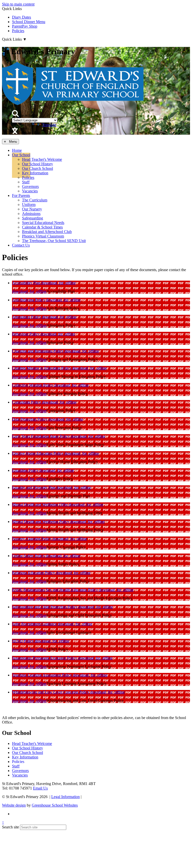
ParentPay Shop (24, 26)
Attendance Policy (27, 317)
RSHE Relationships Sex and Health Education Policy (55, 590)
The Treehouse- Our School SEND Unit (54, 241)
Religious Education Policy (34, 573)
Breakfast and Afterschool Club (47, 231)
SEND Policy (23, 641)
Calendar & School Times (42, 227)
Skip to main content (18, 4)
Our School (21, 155)
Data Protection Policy (30, 419)
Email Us (40, 788)
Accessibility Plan (26, 283)
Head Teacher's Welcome (42, 159)
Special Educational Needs (43, 222)
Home (17, 150)
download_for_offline (58, 283)
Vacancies (30, 191)
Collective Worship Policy (33, 385)
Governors (30, 186)
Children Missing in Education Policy (42, 368)
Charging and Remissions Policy (38, 351)
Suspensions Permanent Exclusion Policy (45, 658)
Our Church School (37, 168)
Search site (10, 827)
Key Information (35, 173)
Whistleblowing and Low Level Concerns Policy (51, 692)
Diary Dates (21, 17)
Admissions (31, 213)
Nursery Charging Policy (32, 538)
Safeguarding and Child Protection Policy (45, 607)
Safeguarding (32, 218)
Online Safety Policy (29, 556)
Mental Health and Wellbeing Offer (40, 504)
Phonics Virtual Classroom (43, 236)
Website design (14, 805)
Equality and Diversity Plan (34, 487)
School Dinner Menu (28, 22)
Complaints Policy (27, 402)
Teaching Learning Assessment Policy (42, 675)
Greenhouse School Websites (55, 805)
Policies (18, 31)
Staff (26, 182)
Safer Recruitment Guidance (35, 624)
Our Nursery (32, 209)
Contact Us (21, 245)
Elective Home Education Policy (38, 453)
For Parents (21, 195)
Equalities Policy (26, 470)
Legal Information (65, 797)
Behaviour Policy (26, 334)
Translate (49, 125)
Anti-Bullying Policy (29, 300)
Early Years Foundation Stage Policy (41, 436)
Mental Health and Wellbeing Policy (41, 521)
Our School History (37, 164)
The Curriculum (34, 200)
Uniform (29, 204)
